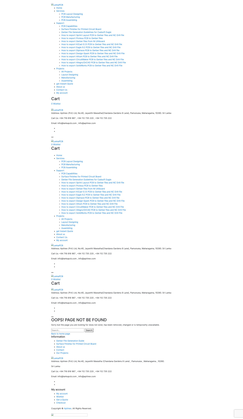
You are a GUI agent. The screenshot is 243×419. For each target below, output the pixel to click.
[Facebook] (57, 128)
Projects (60, 68)
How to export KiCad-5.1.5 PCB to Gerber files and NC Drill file (91, 44)
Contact (60, 350)
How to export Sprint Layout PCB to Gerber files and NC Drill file (92, 35)
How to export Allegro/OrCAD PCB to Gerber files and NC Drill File (93, 62)
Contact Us (61, 90)
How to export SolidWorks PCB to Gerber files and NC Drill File (91, 65)
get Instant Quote (64, 83)
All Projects (66, 71)
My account (62, 93)
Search (89, 330)
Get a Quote (62, 399)
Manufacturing (68, 77)
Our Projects (62, 353)
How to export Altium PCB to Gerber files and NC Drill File (89, 56)
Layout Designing (69, 74)
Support (60, 23)
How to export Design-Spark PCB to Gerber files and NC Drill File (93, 53)
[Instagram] (57, 131)
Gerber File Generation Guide (70, 340)
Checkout (61, 402)
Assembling (66, 80)
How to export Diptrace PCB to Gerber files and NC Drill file (90, 50)
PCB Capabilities (69, 26)
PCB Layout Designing (72, 14)
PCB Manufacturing (70, 17)
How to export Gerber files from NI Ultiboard (83, 41)
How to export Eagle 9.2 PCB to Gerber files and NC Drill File (90, 47)
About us (60, 86)
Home (59, 8)
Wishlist (60, 396)
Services (60, 11)
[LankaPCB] (57, 4)
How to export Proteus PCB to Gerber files (82, 38)
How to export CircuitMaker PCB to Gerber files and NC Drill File (92, 59)
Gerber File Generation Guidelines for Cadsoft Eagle (86, 32)
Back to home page (60, 333)
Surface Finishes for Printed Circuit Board (81, 29)
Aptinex (67, 408)
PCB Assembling (69, 20)
